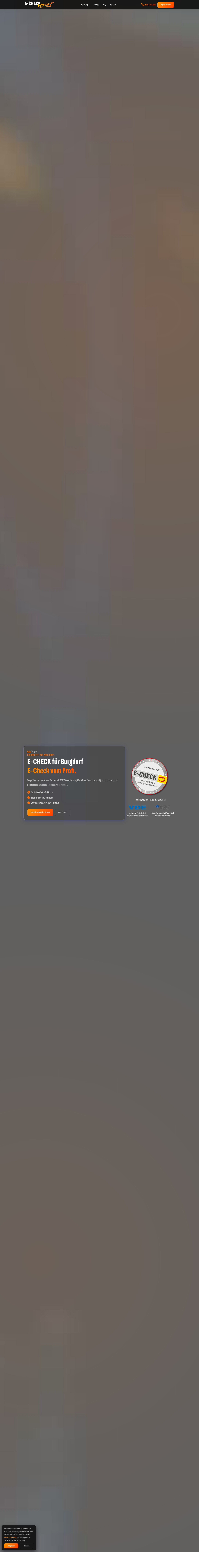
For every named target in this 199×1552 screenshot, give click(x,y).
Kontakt (113, 4)
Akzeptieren (11, 1546)
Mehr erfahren (62, 812)
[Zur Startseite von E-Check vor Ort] (39, 4)
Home (29, 751)
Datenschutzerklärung (10, 1537)
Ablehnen (26, 1546)
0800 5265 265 (150, 4)
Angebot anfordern (166, 5)
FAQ (104, 4)
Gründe (96, 4)
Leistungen (85, 4)
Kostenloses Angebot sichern (40, 812)
